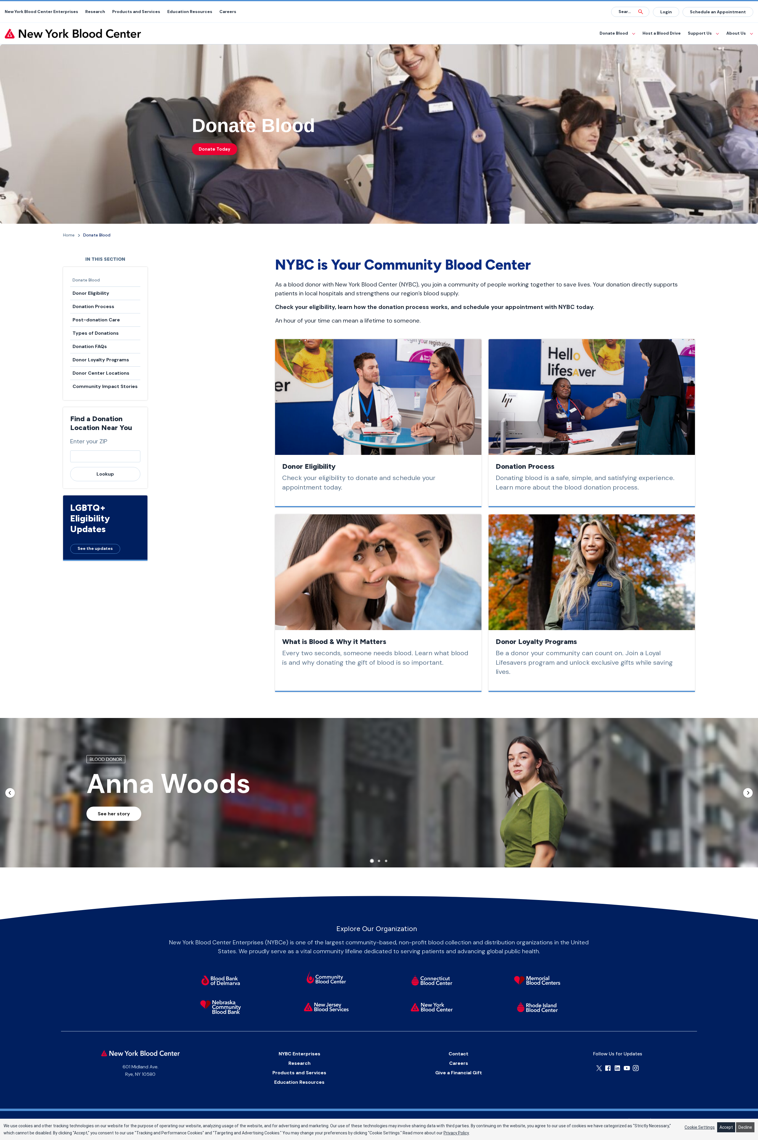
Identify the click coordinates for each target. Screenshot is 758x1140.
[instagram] (636, 1068)
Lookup (105, 474)
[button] (10, 793)
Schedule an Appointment (718, 12)
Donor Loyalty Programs (101, 360)
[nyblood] (431, 1006)
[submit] (641, 12)
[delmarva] (220, 980)
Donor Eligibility (91, 293)
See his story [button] (113, 814)
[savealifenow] (326, 978)
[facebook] (607, 1068)
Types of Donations (96, 333)
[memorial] (537, 980)
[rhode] (537, 1006)
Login (666, 12)
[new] (326, 1006)
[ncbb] (220, 1006)
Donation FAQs (90, 346)
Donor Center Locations (101, 373)
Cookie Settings (700, 1127)
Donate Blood (614, 33)
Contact (458, 1054)
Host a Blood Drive (662, 33)
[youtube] (626, 1068)
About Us (736, 33)
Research (95, 11)
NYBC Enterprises (299, 1054)
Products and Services (136, 11)
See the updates (95, 548)
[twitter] (599, 1068)
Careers (227, 11)
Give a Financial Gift (458, 1073)
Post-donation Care (96, 320)
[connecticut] (431, 980)
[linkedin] (617, 1068)
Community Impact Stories (105, 386)
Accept (726, 1127)
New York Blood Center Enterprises (41, 11)
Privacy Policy (456, 1133)
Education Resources (189, 11)
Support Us (700, 33)
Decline (745, 1127)
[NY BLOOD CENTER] (73, 33)
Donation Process (93, 306)
